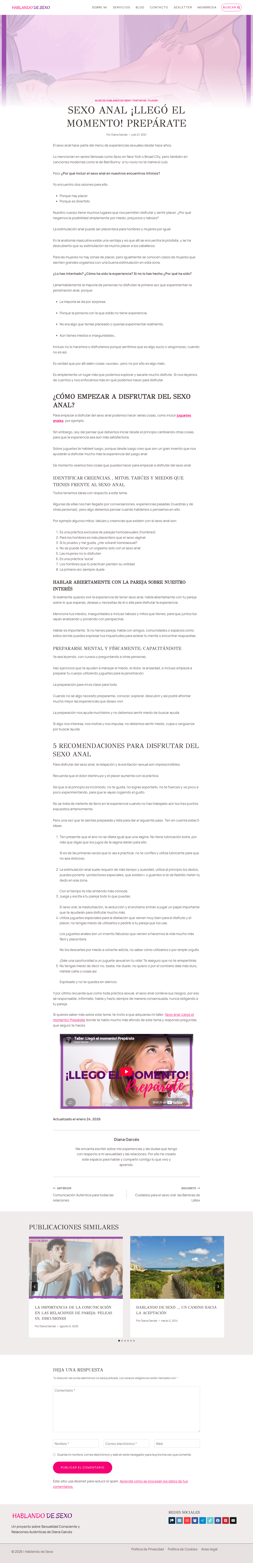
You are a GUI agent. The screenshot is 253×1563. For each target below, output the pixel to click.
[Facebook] (217, 1520)
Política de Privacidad (147, 1549)
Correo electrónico (121, 1444)
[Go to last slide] (35, 1286)
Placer (153, 100)
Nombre (62, 1444)
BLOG (140, 7)
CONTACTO (159, 7)
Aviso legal (209, 1549)
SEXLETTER (183, 7)
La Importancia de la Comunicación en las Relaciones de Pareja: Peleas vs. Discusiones (73, 1313)
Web (159, 1444)
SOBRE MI (99, 7)
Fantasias (139, 100)
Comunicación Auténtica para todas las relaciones (83, 1194)
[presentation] (76, 1267)
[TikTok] (210, 1520)
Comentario (65, 1390)
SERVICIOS (121, 7)
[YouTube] (187, 1520)
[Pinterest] (225, 1520)
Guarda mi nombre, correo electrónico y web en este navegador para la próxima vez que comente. (124, 1455)
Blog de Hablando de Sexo (113, 100)
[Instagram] (179, 1520)
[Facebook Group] (195, 1520)
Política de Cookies (182, 1549)
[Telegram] (202, 1520)
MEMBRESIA (207, 7)
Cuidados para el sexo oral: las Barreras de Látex (167, 1194)
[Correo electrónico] (233, 1520)
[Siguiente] (218, 1286)
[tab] (119, 1341)
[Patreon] (172, 1520)
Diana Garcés (119, 134)
